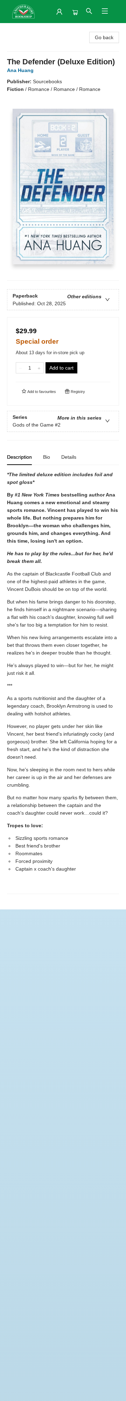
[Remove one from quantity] (20, 368)
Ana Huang (20, 70)
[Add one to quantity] (39, 368)
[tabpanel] (63, 682)
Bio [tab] (46, 457)
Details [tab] (68, 457)
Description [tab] (19, 457)
